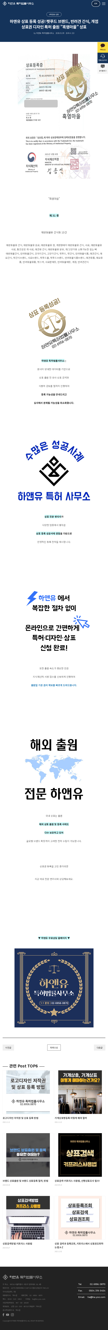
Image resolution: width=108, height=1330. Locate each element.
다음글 (100, 1047)
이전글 (8, 1047)
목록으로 (54, 1047)
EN (95, 4)
